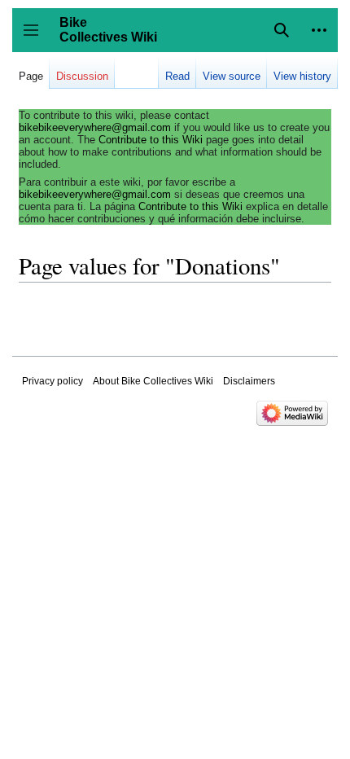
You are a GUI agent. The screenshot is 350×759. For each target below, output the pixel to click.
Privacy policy (52, 381)
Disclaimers (249, 381)
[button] (319, 30)
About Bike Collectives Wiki (153, 381)
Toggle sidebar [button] (36, 38)
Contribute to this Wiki (150, 140)
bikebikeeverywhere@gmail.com (95, 127)
